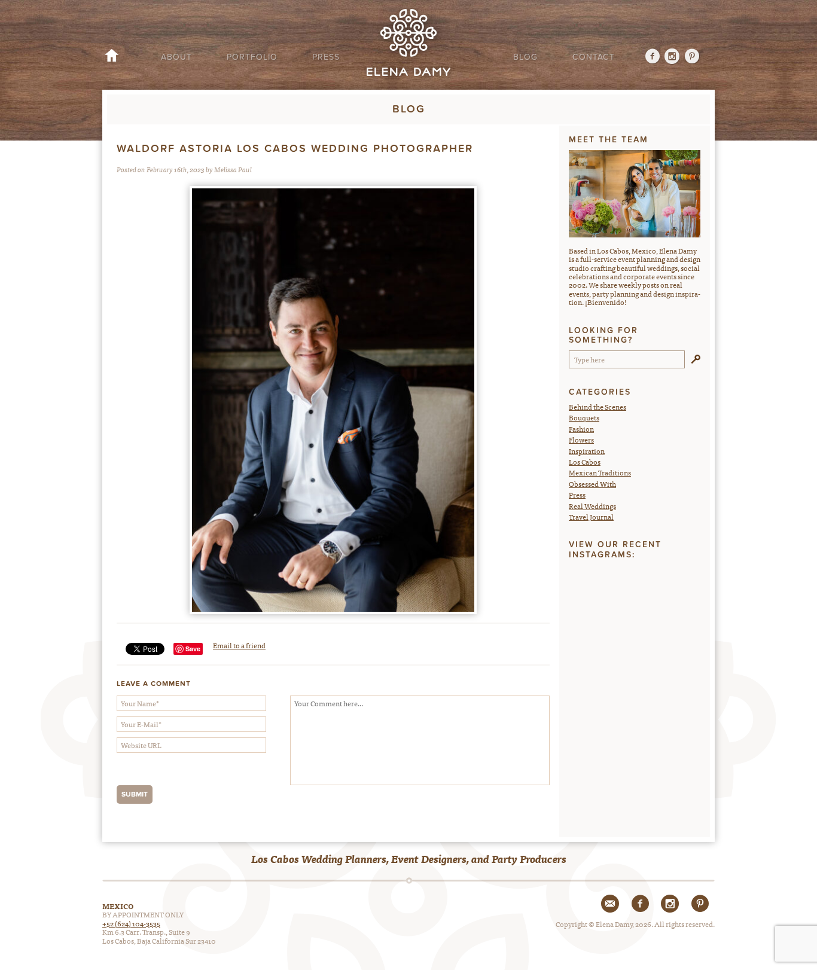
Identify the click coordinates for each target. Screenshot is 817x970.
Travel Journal (591, 517)
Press (326, 57)
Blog (525, 57)
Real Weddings (592, 506)
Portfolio (252, 57)
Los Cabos (584, 462)
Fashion (581, 429)
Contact (593, 57)
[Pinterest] (692, 57)
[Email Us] (610, 903)
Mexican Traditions (600, 472)
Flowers (581, 440)
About (176, 57)
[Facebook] (647, 57)
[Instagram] (672, 57)
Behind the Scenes (597, 407)
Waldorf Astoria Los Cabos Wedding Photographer (295, 148)
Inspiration (587, 451)
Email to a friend (239, 645)
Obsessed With (592, 484)
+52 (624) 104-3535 (131, 923)
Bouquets (584, 417)
